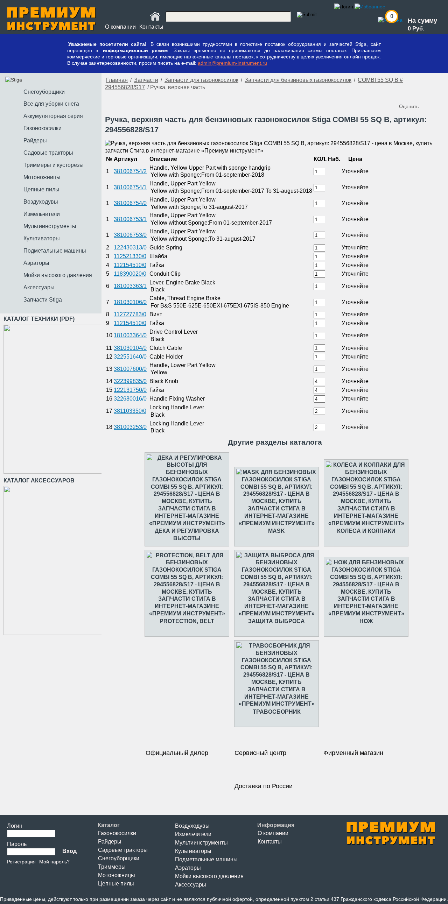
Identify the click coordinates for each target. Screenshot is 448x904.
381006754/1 (130, 187)
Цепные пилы (116, 884)
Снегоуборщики (118, 858)
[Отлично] (433, 94)
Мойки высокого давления (209, 876)
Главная (117, 80)
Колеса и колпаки (366, 531)
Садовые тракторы (123, 850)
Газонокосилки (117, 833)
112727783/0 (130, 314)
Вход (69, 851)
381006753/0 (130, 235)
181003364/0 (130, 335)
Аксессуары (190, 885)
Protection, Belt (187, 621)
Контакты (151, 27)
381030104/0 (130, 348)
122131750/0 (130, 390)
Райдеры (109, 842)
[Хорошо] (426, 94)
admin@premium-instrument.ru (232, 63)
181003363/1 (130, 286)
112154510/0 (130, 265)
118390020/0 (130, 274)
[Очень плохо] (405, 94)
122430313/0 (130, 247)
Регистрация (21, 861)
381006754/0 (130, 203)
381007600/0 (130, 369)
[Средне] (419, 94)
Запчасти (146, 80)
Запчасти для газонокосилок (201, 80)
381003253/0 (130, 427)
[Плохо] (412, 94)
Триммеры (112, 867)
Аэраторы (188, 868)
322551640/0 (130, 357)
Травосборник (277, 712)
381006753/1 (130, 219)
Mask (276, 531)
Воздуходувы (192, 826)
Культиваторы (193, 851)
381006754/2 (130, 171)
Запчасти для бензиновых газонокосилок (298, 80)
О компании (120, 27)
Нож (366, 621)
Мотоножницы (116, 875)
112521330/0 (130, 256)
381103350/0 (130, 411)
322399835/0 (130, 381)
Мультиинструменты (201, 843)
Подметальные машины (206, 859)
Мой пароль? (54, 861)
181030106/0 (130, 302)
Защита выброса (276, 621)
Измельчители (193, 834)
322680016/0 (130, 399)
